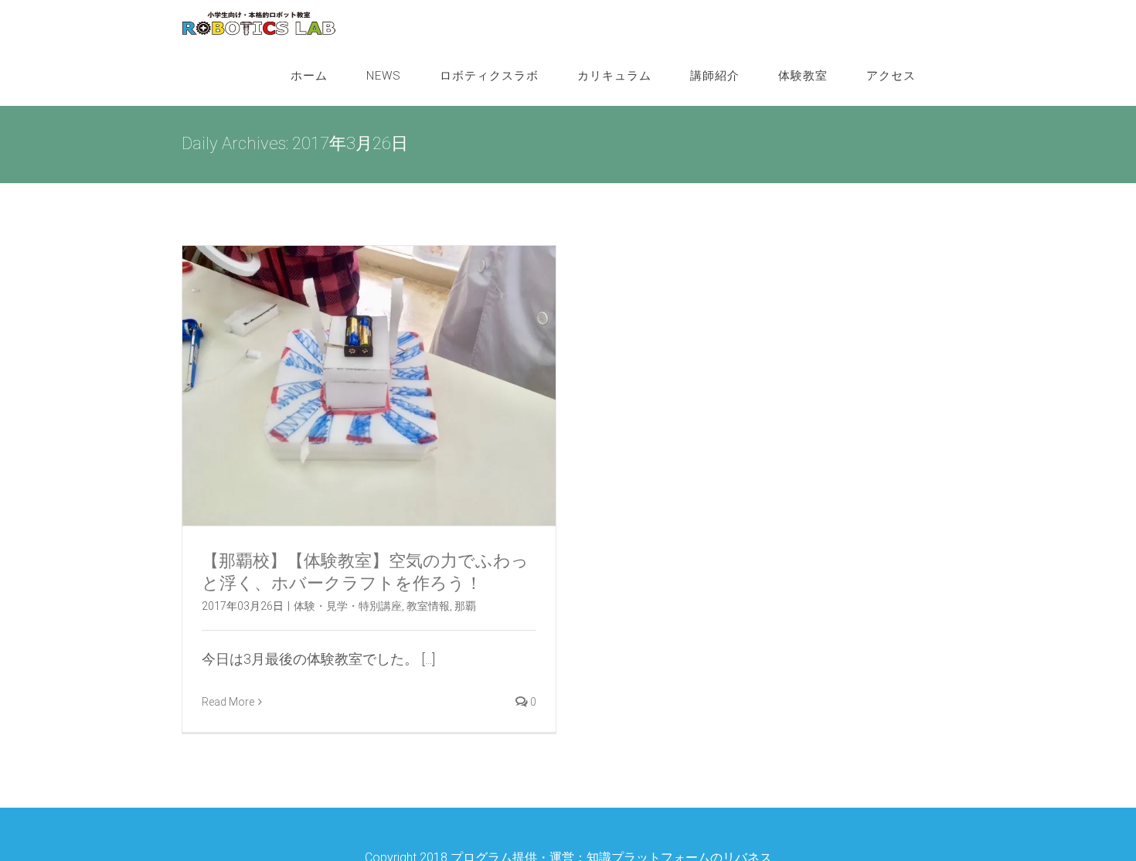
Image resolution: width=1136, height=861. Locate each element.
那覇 (465, 606)
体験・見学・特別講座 (348, 606)
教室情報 (428, 606)
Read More (228, 702)
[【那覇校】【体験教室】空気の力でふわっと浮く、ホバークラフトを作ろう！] (369, 386)
